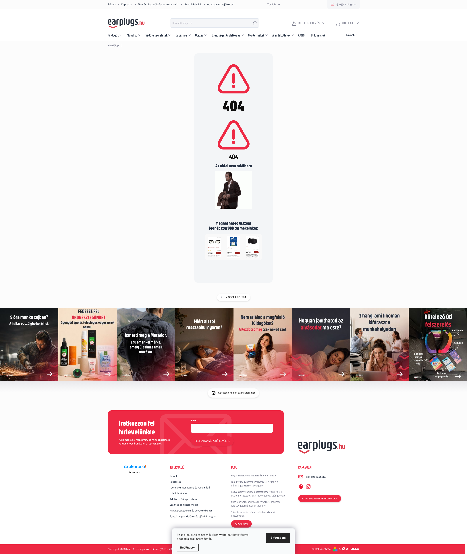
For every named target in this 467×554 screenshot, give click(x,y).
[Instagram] (308, 486)
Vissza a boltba (236, 297)
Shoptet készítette (320, 549)
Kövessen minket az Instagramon (237, 392)
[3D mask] (252, 247)
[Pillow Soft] (233, 247)
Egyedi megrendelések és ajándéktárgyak (192, 516)
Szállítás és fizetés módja (183, 505)
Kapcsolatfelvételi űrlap (319, 498)
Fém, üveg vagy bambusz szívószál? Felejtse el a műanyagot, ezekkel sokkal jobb (254, 483)
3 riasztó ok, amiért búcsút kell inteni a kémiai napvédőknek (253, 514)
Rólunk (112, 4)
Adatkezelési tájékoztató (220, 4)
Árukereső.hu (135, 472)
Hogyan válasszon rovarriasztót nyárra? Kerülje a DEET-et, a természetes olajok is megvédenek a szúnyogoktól (258, 493)
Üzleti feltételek (193, 4)
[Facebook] (301, 486)
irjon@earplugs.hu (316, 477)
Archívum (241, 523)
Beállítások (187, 548)
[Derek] (214, 247)
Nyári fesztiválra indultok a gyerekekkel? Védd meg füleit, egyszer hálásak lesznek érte (256, 504)
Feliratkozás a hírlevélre (212, 440)
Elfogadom (278, 538)
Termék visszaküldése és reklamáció (158, 4)
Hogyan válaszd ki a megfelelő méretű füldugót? (254, 475)
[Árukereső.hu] (135, 468)
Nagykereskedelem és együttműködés (191, 510)
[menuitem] (115, 35)
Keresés (254, 23)
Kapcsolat (126, 4)
